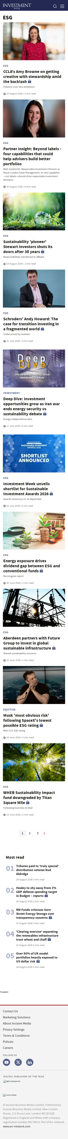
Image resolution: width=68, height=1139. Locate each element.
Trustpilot (4, 992)
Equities (9, 709)
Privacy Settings (13, 1030)
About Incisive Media (17, 1023)
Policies (8, 1042)
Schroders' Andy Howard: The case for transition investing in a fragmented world (31, 324)
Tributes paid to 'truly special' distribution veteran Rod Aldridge (37, 870)
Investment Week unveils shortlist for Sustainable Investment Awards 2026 (26, 489)
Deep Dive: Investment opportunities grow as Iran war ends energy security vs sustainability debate (31, 406)
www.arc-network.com (16, 1126)
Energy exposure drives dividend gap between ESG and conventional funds (31, 566)
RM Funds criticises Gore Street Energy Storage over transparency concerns (35, 914)
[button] (54, 6)
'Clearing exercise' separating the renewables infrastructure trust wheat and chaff (37, 935)
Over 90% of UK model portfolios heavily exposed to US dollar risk (36, 957)
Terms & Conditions (16, 1036)
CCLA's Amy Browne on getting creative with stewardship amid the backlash (32, 76)
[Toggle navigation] (61, 6)
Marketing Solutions (16, 1017)
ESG (5, 66)
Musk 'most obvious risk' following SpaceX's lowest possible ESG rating (27, 720)
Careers (8, 1048)
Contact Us (10, 1011)
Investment (11, 393)
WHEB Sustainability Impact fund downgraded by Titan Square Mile (29, 797)
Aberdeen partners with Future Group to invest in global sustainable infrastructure (31, 643)
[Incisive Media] (9, 1094)
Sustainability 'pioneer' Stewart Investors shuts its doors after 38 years (27, 247)
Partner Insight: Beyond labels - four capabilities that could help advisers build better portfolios (32, 156)
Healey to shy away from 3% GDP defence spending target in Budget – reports (36, 892)
